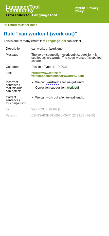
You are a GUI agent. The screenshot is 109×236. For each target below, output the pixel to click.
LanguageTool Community (23, 8)
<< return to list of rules (20, 25)
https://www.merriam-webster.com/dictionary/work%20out (57, 74)
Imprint (80, 8)
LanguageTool (44, 15)
